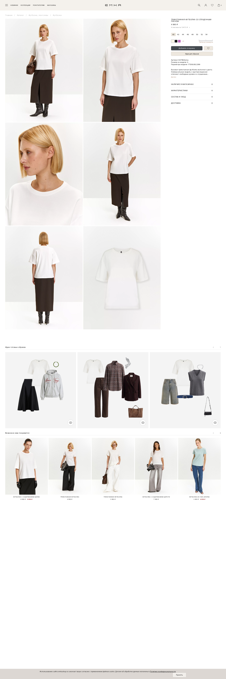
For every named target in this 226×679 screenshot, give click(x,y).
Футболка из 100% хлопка (199, 497)
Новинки (14, 5)
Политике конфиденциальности (163, 671)
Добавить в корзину (187, 48)
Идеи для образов (192, 54)
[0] (219, 5)
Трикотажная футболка (69, 497)
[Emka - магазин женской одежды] (113, 5)
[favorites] (212, 5)
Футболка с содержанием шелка (26, 497)
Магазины (51, 5)
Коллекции (25, 5)
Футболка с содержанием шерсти (156, 497)
